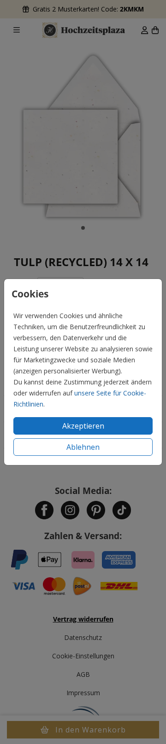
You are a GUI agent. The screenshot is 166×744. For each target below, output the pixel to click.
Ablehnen (83, 447)
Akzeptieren (83, 426)
